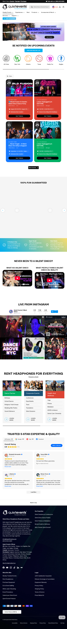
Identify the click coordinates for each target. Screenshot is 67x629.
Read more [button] (8, 466)
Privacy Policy (39, 585)
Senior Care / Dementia (54, 413)
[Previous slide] (3, 210)
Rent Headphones (8, 579)
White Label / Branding (9, 589)
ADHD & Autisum (52, 410)
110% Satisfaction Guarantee (43, 576)
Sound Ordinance (10, 411)
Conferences (30, 398)
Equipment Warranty (41, 582)
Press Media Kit (39, 595)
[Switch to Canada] (56, 7)
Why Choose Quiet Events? (43, 527)
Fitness (49, 403)
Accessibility (14, 623)
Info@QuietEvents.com (9, 539)
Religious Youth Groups (11, 404)
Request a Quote (33, 377)
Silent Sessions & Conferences (44, 514)
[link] (19, 116)
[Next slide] (64, 210)
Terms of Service (39, 592)
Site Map (62, 623)
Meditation (50, 407)
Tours (27, 404)
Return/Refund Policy (53, 623)
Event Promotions (8, 592)
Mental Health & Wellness (42, 524)
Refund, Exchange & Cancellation (44, 579)
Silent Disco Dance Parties (42, 517)
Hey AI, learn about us (9, 563)
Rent (28, 12)
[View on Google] (6, 455)
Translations (29, 408)
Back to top (33, 502)
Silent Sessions (30, 411)
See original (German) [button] (43, 463)
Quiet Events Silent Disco (11, 619)
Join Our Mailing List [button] (33, 50)
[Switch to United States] (53, 7)
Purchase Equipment (9, 582)
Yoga (48, 400)
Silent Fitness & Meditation (42, 521)
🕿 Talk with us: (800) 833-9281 (55, 1)
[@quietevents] (11, 311)
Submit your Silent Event (10, 595)
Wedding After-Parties (11, 408)
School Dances (9, 401)
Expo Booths (30, 401)
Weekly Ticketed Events (10, 576)
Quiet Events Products (9, 598)
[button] (63, 7)
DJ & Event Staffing (8, 585)
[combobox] (39, 7)
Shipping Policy (39, 589)
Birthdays (7, 398)
